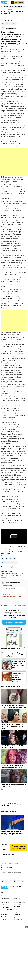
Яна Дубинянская (11, 28)
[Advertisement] (14, 162)
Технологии (4, 914)
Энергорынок (4, 904)
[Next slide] (25, 7)
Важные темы (5, 6)
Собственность (18, 919)
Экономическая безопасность (18, 905)
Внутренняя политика (7, 896)
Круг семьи (17, 914)
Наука (2, 912)
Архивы (3, 847)
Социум (16, 909)
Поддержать (20, 2)
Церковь (3, 919)
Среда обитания (5, 917)
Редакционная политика (7, 854)
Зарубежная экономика (17, 899)
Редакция (3, 849)
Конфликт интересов (19, 902)
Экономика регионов (6, 909)
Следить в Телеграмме (15, 622)
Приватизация (5, 907)
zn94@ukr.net (20, 870)
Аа (12, 2)
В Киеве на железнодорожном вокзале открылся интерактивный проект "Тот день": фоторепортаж (12, 833)
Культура (3, 921)
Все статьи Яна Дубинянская (10, 567)
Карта (2, 857)
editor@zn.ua (4, 874)
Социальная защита (19, 896)
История (16, 912)
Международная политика (5, 899)
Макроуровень (5, 902)
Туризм (16, 917)
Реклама (3, 852)
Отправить (14, 601)
